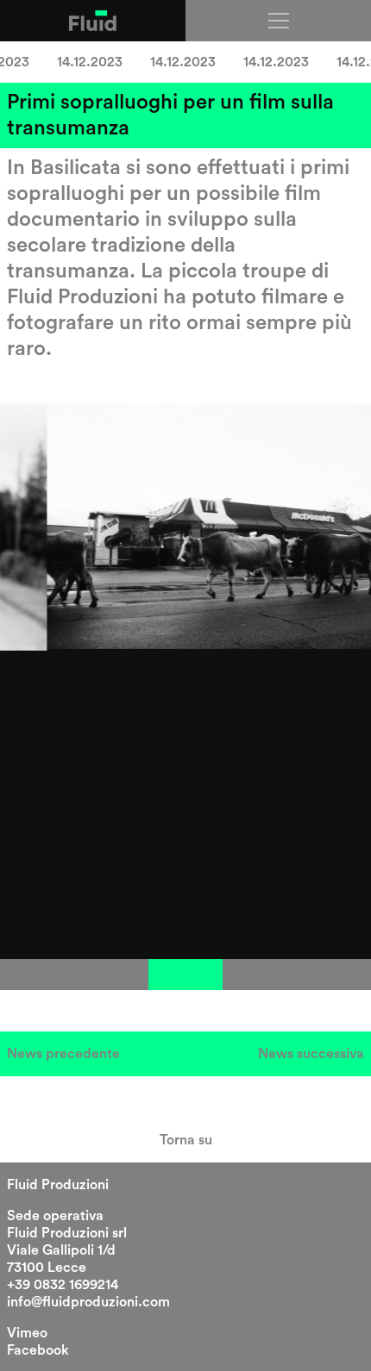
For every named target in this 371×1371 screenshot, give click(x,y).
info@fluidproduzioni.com (88, 1302)
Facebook (38, 1350)
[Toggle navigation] (278, 20)
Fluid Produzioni (58, 1185)
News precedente (63, 1054)
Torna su (186, 1140)
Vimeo (27, 1333)
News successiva (311, 1054)
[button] (37, 974)
